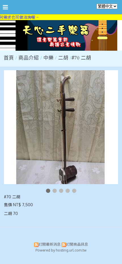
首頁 (9, 58)
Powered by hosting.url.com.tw (61, 250)
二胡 (63, 58)
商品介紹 (29, 58)
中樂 (48, 58)
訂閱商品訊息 (77, 244)
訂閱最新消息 (50, 244)
